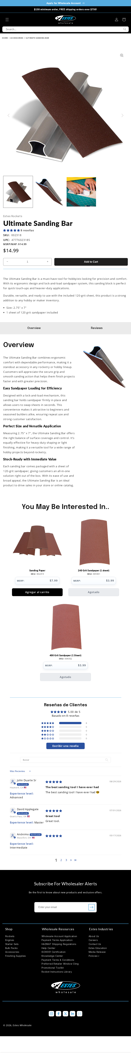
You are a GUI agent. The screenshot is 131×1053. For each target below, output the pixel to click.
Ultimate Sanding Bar (37, 38)
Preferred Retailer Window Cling (60, 963)
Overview (34, 328)
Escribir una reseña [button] (65, 746)
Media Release (97, 952)
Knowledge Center (52, 956)
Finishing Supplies (15, 956)
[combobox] (65, 29)
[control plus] (48, 262)
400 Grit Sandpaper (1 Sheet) (65, 655)
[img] (54, 782)
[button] (7, 19)
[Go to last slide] (8, 115)
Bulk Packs (11, 948)
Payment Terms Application (57, 940)
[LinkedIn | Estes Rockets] (72, 1013)
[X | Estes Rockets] (65, 1013)
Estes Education (98, 948)
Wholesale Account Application (59, 936)
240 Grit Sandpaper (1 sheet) (93, 570)
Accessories (16, 38)
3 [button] (66, 860)
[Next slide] (122, 115)
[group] (18, 192)
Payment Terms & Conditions (58, 960)
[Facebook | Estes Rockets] (58, 1013)
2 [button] (61, 860)
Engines (9, 940)
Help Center (48, 948)
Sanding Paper (37, 570)
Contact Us (95, 944)
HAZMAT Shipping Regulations (59, 944)
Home (5, 38)
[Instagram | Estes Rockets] (51, 1013)
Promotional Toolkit (53, 967)
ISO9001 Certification (54, 952)
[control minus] (6, 262)
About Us (94, 936)
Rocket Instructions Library (57, 971)
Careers (93, 940)
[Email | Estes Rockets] (79, 1013)
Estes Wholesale (22, 1025)
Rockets (10, 936)
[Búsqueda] (125, 29)
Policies (93, 956)
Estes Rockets (12, 216)
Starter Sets (12, 944)
